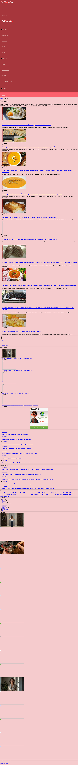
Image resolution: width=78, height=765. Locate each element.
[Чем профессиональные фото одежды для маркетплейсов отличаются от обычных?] (12, 690)
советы (56, 494)
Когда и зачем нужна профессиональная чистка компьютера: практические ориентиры (21, 381)
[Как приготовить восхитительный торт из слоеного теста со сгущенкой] (14, 142)
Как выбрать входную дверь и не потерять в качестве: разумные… (17, 358)
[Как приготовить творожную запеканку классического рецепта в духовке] (14, 212)
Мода (3, 52)
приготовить (18, 494)
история (27, 492)
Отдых (4, 64)
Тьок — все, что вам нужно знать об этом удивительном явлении (26, 125)
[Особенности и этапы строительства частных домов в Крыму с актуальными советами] (9, 404)
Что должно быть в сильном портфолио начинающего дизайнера (17, 370)
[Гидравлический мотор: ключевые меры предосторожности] (12, 676)
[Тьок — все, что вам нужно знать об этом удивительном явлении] (14, 120)
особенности (66, 493)
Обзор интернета (9, 81)
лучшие (39, 492)
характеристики (4, 496)
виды (5, 492)
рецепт (52, 494)
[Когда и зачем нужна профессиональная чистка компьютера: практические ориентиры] (9, 380)
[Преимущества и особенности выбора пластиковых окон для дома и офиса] (12, 635)
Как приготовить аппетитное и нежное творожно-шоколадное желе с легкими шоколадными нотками (39, 262)
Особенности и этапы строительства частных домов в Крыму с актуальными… (20, 405)
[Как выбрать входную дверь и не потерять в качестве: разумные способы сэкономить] (9, 357)
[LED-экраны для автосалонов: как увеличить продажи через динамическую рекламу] (12, 759)
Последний (4, 345)
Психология (5, 70)
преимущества (11, 494)
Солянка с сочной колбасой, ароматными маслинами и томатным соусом (29, 239)
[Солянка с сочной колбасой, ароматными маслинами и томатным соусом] (14, 234)
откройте (73, 492)
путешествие (28, 494)
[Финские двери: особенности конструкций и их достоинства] (9, 392)
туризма (67, 495)
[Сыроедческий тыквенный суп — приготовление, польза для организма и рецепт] (14, 189)
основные (58, 492)
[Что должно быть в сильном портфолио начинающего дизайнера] (9, 369)
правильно (3, 494)
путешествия (43, 494)
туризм (61, 494)
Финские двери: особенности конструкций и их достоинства (15, 393)
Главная (2, 98)
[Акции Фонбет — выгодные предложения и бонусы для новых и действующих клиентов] (12, 731)
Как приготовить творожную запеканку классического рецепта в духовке (29, 217)
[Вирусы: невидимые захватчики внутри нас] (12, 745)
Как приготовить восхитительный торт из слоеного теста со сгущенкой (28, 147)
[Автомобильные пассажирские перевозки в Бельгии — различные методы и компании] (12, 663)
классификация (32, 492)
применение (23, 494)
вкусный (9, 492)
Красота (4, 41)
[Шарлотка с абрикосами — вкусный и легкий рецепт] (14, 326)
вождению (14, 492)
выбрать (22, 492)
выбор (18, 492)
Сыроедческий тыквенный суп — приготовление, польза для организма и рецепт (32, 194)
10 (3, 342)
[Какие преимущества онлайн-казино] (12, 608)
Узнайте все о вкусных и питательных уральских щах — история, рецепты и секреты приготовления (39, 285)
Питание (4, 58)
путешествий (34, 494)
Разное (4, 75)
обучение (53, 492)
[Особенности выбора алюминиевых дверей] (12, 649)
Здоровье (5, 35)
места (44, 493)
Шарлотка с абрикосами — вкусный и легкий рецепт (21, 331)
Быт (3, 46)
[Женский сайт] (6, 3)
